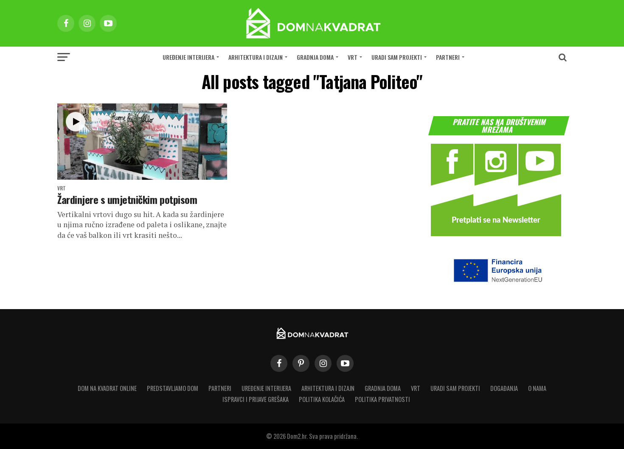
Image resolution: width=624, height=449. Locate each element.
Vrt (352, 57)
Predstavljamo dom (172, 388)
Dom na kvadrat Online (107, 388)
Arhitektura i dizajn (255, 57)
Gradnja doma (315, 57)
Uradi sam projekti (396, 57)
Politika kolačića (322, 399)
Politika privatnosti (382, 399)
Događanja (504, 388)
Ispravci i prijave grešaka (255, 399)
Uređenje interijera (188, 57)
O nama (537, 388)
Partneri (448, 57)
